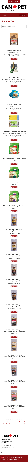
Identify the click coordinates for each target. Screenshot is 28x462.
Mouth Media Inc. (15, 459)
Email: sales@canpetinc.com (8, 449)
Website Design (5, 459)
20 (11, 426)
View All (18, 426)
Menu (4, 15)
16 (18, 423)
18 (24, 423)
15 (15, 423)
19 (8, 426)
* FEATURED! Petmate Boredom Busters (14, 131)
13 (9, 423)
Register (17, 1)
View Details (14, 58)
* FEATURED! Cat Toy (14, 77)
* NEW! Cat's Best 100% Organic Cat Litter (14, 158)
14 (12, 423)
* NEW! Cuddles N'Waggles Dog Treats (14, 230)
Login (12, 1)
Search (23, 15)
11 (3, 423)
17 (21, 423)
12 (6, 423)
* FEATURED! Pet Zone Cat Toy (14, 104)
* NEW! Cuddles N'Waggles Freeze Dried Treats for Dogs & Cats (14, 330)
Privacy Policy (19, 457)
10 (24, 421)
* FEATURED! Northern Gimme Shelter (14, 49)
